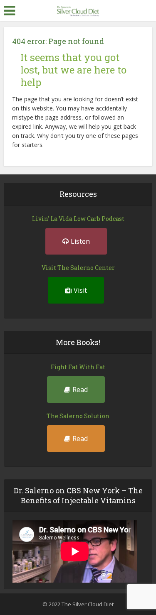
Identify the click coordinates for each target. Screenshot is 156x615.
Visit (80, 290)
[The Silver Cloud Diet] (78, 9)
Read (80, 389)
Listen (80, 241)
